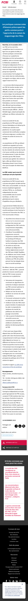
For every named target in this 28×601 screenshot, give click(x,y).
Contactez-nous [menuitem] (14, 541)
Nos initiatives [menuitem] (14, 535)
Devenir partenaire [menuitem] (14, 569)
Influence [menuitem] (14, 560)
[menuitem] (14, 2)
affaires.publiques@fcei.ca (10, 383)
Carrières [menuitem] (14, 539)
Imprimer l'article (11, 442)
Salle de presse (12, 7)
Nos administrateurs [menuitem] (14, 537)
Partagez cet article (12, 448)
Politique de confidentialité (14, 595)
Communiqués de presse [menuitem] (14, 549)
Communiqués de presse (7, 435)
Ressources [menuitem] (14, 562)
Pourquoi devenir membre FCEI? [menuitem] (14, 567)
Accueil (4, 7)
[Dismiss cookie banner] (22, 584)
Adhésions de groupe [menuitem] (14, 571)
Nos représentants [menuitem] (14, 551)
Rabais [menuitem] (14, 565)
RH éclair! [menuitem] (14, 558)
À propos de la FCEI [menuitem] (14, 532)
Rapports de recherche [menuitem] (14, 574)
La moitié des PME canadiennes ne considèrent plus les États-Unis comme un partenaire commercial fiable (12, 473)
